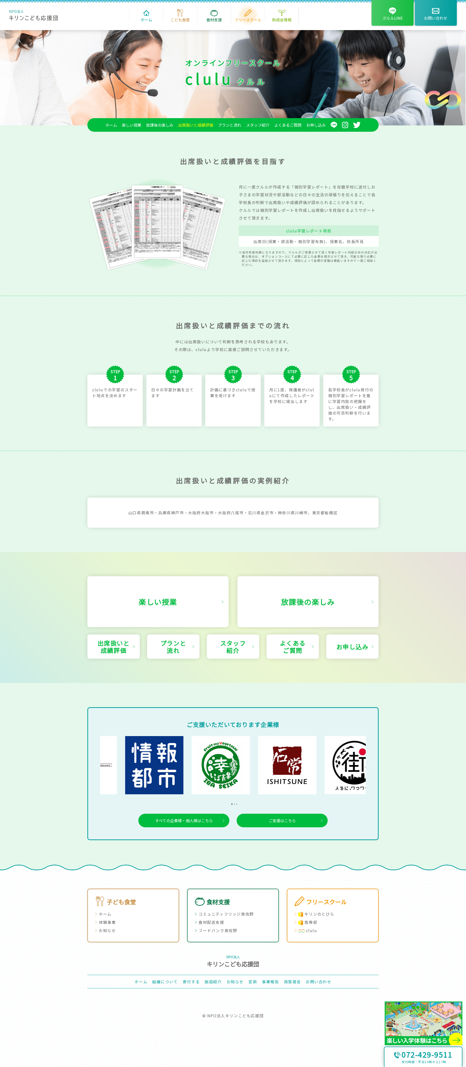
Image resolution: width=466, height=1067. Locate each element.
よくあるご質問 (287, 125)
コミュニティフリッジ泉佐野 (226, 914)
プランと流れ (229, 125)
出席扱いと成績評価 (195, 125)
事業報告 (270, 982)
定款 (253, 982)
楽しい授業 (131, 125)
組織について (165, 982)
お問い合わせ (435, 18)
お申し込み (316, 125)
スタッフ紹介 (257, 125)
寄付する (191, 982)
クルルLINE (393, 18)
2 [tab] (233, 803)
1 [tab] (230, 803)
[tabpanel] (133, 765)
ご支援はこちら (282, 820)
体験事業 (107, 922)
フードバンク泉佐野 (218, 930)
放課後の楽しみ (159, 125)
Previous (96, 765)
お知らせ (107, 930)
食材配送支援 (211, 922)
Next (369, 765)
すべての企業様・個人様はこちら (184, 820)
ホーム (111, 125)
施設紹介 (213, 982)
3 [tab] (235, 803)
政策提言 (292, 982)
